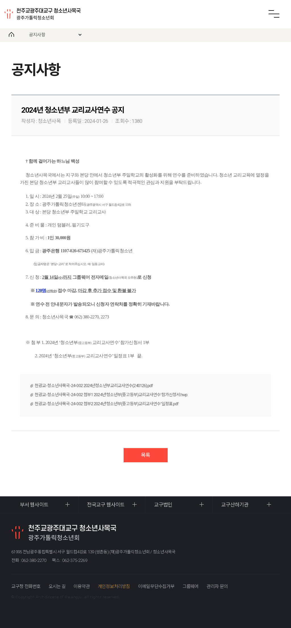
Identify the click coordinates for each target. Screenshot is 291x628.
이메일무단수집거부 (156, 586)
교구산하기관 (235, 505)
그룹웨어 (190, 586)
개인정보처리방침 (114, 586)
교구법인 (163, 505)
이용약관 (82, 586)
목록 (145, 455)
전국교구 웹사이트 (105, 505)
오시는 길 (57, 586)
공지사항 (37, 34)
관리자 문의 (217, 586)
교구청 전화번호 (26, 586)
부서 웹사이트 (34, 505)
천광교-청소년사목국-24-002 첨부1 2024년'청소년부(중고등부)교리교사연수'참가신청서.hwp (111, 394)
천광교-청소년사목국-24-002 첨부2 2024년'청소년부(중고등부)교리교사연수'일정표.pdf (106, 403)
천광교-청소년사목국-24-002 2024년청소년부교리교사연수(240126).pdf (94, 385)
